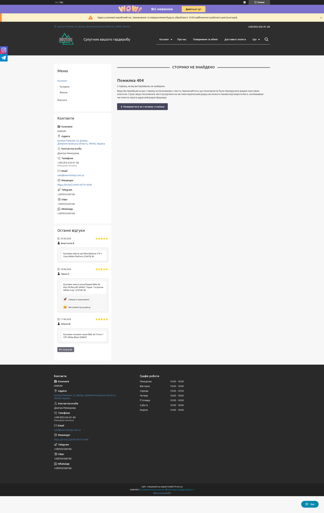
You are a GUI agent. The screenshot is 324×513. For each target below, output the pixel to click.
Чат (312, 504)
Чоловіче (65, 86)
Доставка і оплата (235, 39)
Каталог (164, 39)
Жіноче (64, 92)
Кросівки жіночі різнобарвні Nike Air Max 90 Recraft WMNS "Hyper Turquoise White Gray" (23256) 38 (83, 287)
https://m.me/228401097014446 (74, 184)
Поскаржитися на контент (153, 490)
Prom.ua (178, 487)
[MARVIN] (66, 39)
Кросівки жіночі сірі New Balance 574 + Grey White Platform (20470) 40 (82, 255)
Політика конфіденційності (180, 490)
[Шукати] (266, 39)
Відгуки (62, 100)
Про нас (181, 39)
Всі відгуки (65, 349)
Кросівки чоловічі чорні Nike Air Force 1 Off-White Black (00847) (83, 335)
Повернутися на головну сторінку (144, 106)
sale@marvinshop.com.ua (70, 175)
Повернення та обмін (205, 39)
